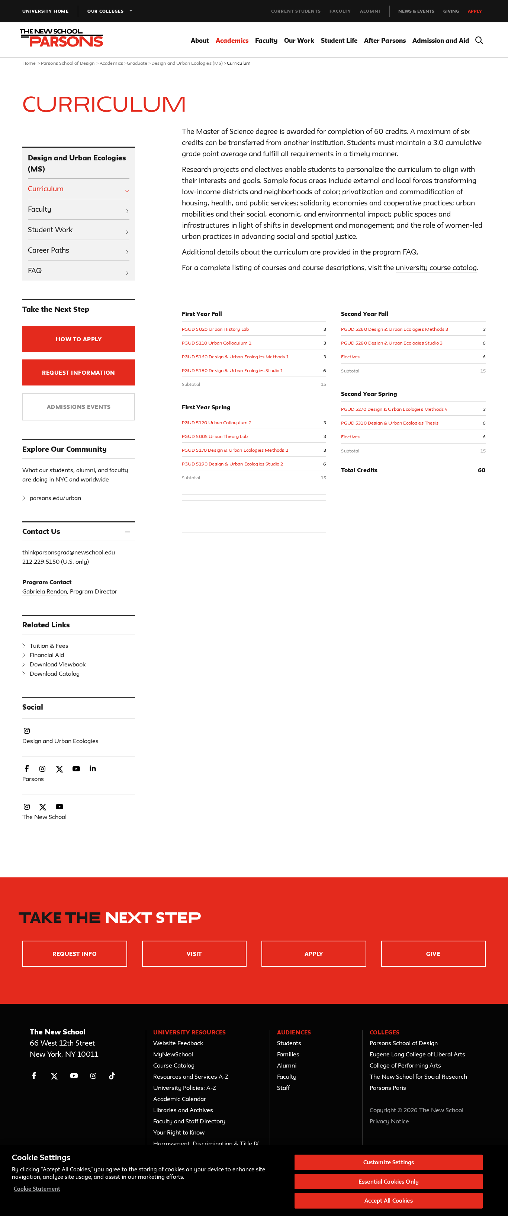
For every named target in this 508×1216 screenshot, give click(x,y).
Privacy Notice (389, 1121)
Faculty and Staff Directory (189, 1121)
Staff (283, 1087)
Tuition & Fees (49, 645)
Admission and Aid (440, 40)
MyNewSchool (173, 1054)
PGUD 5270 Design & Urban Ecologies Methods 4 (394, 409)
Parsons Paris (388, 1087)
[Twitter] (54, 1076)
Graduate (137, 62)
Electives (350, 356)
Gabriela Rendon (44, 591)
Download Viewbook (58, 664)
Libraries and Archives (183, 1110)
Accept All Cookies (388, 1200)
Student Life (339, 40)
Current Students (296, 11)
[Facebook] (34, 1076)
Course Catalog (173, 1065)
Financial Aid (47, 655)
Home (29, 62)
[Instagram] (93, 1076)
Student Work (50, 229)
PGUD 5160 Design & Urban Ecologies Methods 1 (235, 356)
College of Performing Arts (405, 1065)
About (200, 40)
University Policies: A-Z (184, 1087)
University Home (45, 11)
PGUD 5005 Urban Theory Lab (215, 436)
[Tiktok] (112, 1075)
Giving (451, 11)
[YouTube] (73, 1076)
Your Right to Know (179, 1132)
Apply (475, 11)
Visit (194, 954)
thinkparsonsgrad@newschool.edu (68, 552)
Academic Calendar (179, 1098)
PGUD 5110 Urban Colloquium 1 (216, 342)
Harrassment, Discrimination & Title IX (206, 1143)
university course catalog (436, 267)
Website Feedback (178, 1043)
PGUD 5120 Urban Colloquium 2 (216, 422)
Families (288, 1054)
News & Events (416, 11)
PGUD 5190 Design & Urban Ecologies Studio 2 (232, 463)
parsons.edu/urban (55, 498)
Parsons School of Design (68, 62)
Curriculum (46, 189)
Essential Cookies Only (389, 1181)
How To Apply (79, 339)
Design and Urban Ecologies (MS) (187, 62)
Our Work (299, 40)
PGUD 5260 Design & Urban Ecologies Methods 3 (394, 329)
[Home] (66, 40)
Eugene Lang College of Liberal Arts (417, 1054)
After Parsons (385, 40)
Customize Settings (388, 1162)
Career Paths (48, 250)
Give (433, 954)
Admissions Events (78, 407)
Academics (232, 40)
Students (289, 1043)
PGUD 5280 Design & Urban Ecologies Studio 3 (392, 342)
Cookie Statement (37, 1188)
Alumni (370, 11)
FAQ (35, 270)
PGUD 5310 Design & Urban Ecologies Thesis (389, 422)
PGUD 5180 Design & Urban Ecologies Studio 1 (232, 370)
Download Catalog (55, 673)
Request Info (74, 954)
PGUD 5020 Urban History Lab (215, 329)
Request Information (78, 372)
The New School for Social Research (418, 1076)
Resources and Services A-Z (190, 1076)
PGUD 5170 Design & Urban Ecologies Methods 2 (235, 449)
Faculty (340, 11)
